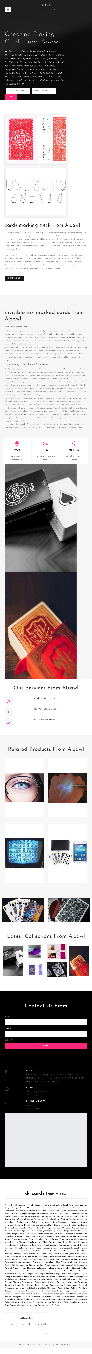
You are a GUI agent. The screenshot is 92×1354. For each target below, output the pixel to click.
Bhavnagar (47, 1228)
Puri (15, 1277)
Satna (34, 1257)
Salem (34, 1222)
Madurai (52, 1217)
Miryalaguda (71, 1300)
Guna (24, 1285)
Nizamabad (31, 1251)
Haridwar (40, 1265)
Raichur (8, 1265)
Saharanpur (38, 1225)
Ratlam (77, 1257)
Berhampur (82, 1242)
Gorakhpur (48, 1225)
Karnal (56, 1254)
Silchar (32, 1265)
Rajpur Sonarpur (12, 1239)
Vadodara (83, 1208)
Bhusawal (17, 1282)
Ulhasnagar (82, 1231)
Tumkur (49, 1251)
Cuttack (14, 1228)
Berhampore (32, 1280)
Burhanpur (9, 1274)
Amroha (51, 1277)
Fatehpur (57, 1280)
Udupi (66, 1288)
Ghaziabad (9, 1211)
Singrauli (76, 1268)
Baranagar (27, 1262)
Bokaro (24, 1239)
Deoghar (83, 1274)
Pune (71, 1205)
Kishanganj (27, 1302)
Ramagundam (22, 1265)
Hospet (49, 1274)
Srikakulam (46, 1297)
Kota (65, 1217)
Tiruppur (64, 1219)
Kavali (60, 1302)
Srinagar (23, 1214)
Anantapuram (63, 1245)
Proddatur (82, 1288)
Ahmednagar (22, 1245)
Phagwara (18, 1300)
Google (44, 1324)
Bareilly (50, 1219)
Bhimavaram (24, 1294)
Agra (26, 1211)
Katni (59, 1268)
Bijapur (38, 1248)
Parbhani (42, 1251)
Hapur (84, 1257)
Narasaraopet (49, 1300)
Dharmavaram (68, 1297)
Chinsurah (83, 1285)
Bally (26, 1254)
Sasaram (8, 1294)
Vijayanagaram (51, 1265)
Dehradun (57, 1228)
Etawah (35, 1259)
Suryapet (61, 1300)
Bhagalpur (82, 1239)
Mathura (32, 1245)
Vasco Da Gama (53, 1305)
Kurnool (61, 1234)
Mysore (29, 1219)
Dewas (38, 1254)
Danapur (73, 1282)
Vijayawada (36, 1217)
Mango (23, 1268)
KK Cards (46, 5)
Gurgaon (72, 1219)
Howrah (83, 1214)
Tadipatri (9, 1302)
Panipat (8, 1254)
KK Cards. (68, 1345)
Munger (73, 1271)
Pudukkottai (29, 1300)
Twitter (29, 1324)
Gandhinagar (39, 1274)
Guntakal (36, 1297)
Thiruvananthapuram (14, 1225)
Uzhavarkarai (70, 1251)
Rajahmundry (81, 1234)
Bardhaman (15, 1251)
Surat (65, 1205)
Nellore (38, 1228)
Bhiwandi (28, 1225)
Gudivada (9, 1300)
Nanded (8, 1231)
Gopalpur (64, 1239)
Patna (75, 1208)
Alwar (7, 1251)
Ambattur (70, 1234)
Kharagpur (19, 1274)
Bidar (66, 1271)
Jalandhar (9, 1222)
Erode (46, 1234)
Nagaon (76, 1291)
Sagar (58, 1242)
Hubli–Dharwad (19, 1219)
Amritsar (53, 1214)
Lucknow (83, 1205)
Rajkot (63, 1211)
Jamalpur (47, 1302)
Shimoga (54, 1248)
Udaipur (34, 1237)
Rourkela (83, 1228)
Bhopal (36, 1208)
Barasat (83, 1254)
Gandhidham (15, 1262)
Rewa (75, 1262)
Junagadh (75, 1248)
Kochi (31, 1228)
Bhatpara (23, 1242)
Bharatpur (68, 1259)
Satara (31, 1248)
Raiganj (60, 1282)
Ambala (42, 1280)
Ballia (54, 1302)
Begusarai (78, 1259)
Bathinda (64, 1254)
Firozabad (23, 1228)
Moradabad (82, 1219)
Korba (65, 1242)
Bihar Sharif (82, 1251)
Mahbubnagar (19, 1291)
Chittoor (8, 1282)
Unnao (75, 1285)
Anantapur (15, 1259)
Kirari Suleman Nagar (14, 1257)
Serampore (82, 1282)
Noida (73, 1225)
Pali (13, 1265)
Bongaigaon (59, 1294)
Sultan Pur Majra (12, 1285)
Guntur (84, 1222)
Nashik (32, 1211)
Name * (9, 1016)
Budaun (8, 1291)
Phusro (38, 1282)
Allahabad (74, 1214)
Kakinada (49, 1237)
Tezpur (13, 1305)
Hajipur (84, 1291)
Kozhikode (71, 1237)
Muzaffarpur (10, 1245)
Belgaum (53, 1234)
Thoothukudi (66, 1262)
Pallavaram (58, 1271)
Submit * (9, 1040)
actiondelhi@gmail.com (36, 1092)
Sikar (58, 1262)
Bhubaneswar (22, 1222)
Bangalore (20, 1205)
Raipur (60, 1217)
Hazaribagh (56, 1291)
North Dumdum (57, 1259)
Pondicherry (49, 1262)
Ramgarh (17, 1297)
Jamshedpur (82, 1225)
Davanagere (60, 1237)
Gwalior (8, 1217)
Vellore (45, 1282)
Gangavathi (38, 1302)
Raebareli (66, 1280)
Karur (41, 1237)
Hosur (39, 1300)
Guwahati (83, 1217)
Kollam (40, 1245)
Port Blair (35, 1294)
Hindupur (67, 1291)
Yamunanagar (33, 1271)
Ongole (75, 1274)
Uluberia (52, 1268)
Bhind (65, 1277)
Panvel (38, 1285)
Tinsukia (26, 1297)
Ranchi (39, 1211)
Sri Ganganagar (80, 1265)
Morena (44, 1277)
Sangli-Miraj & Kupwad (22, 1234)
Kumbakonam (47, 1294)
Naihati (21, 1271)
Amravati (66, 1225)
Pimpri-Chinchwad (63, 1208)
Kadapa (52, 1245)
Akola (30, 1231)
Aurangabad (33, 1214)
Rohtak (52, 1242)
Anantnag (83, 1300)
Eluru (77, 1254)
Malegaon (19, 1237)
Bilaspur (83, 1245)
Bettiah (8, 1297)
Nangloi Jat (59, 1274)
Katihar (74, 1288)
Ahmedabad (41, 1205)
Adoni (60, 1288)
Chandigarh (73, 1217)
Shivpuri (45, 1285)
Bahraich (30, 1282)
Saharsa (29, 1291)
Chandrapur (65, 1248)
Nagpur (15, 1208)
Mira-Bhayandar (60, 1222)
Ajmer (24, 1231)
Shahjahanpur (21, 1248)
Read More (14, 278)
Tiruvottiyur (38, 1262)
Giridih (16, 1294)
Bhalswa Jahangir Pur (77, 1277)
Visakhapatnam (48, 1208)
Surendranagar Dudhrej (60, 1285)
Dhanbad (44, 1214)
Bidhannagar (45, 1271)
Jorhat (47, 1291)
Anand (59, 1277)
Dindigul (29, 1274)
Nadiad (84, 1268)
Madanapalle (76, 1294)
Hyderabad (31, 1205)
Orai (24, 1282)
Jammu (8, 1234)
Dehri (67, 1294)
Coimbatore (25, 1217)
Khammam (58, 1251)
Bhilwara (73, 1242)
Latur (39, 1242)
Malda (68, 1274)
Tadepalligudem (70, 1302)
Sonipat (46, 1257)
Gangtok (41, 1305)
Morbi (49, 1280)
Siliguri (67, 1231)
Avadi (46, 1245)
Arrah (7, 1259)
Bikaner (57, 1225)
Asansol (75, 1228)
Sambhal (67, 1268)
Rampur (46, 1248)
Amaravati (82, 1302)
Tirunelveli (9, 1237)
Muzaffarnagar (11, 1242)
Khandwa (28, 1277)
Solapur (8, 1219)
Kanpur (8, 1208)
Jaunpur (30, 1285)
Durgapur (66, 1228)
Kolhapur (17, 1231)
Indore (23, 1208)
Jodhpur (45, 1217)
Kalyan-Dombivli (74, 1211)
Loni (61, 1231)
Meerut (56, 1211)
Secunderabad (11, 1271)
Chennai (51, 1205)
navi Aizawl (63, 1214)
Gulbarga (38, 1231)
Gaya (27, 1237)
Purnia (28, 1257)
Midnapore (52, 1288)
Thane (29, 1208)
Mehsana (52, 1282)
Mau (40, 1257)
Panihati (32, 1242)
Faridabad (47, 1211)
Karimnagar (25, 1259)
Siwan (84, 1294)
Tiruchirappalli (39, 1219)
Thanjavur (31, 1268)
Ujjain (55, 1231)
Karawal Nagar (12, 1268)
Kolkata (58, 1205)
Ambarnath (44, 1259)
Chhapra (8, 1277)
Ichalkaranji (47, 1254)
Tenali (61, 1265)
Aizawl (7, 1205)
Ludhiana (19, 1211)
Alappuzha (9, 1288)
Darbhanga (18, 1254)
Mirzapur (83, 1262)
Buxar (7, 1305)
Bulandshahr (42, 1268)
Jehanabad (21, 1305)
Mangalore (38, 1234)
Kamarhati (74, 1245)
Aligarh (57, 1219)
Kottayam (19, 1288)
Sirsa (66, 1282)
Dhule (45, 1242)
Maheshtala (82, 1237)
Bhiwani (22, 1280)
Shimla (43, 1288)
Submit (46, 1046)
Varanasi (14, 1214)
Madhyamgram (11, 1280)
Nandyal (36, 1277)
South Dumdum (36, 1239)
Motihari (56, 1297)
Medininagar (81, 1297)
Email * (9, 1028)
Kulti (23, 1251)
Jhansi (73, 1231)
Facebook (13, 1324)
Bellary (48, 1239)
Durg (64, 1257)
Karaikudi (17, 1302)
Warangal (45, 1222)
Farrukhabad (55, 1257)
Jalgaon (74, 1222)
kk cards (34, 1193)
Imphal (70, 1257)
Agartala (73, 1239)
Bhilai (7, 1228)
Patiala (55, 1239)
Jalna (71, 1254)
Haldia (20, 1277)
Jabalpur (15, 1217)
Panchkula (82, 1271)
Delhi (13, 1205)
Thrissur (83, 1248)
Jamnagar (47, 1231)
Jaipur (76, 1205)
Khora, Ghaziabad (79, 1280)
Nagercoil (68, 1265)
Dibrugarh (38, 1291)
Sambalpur (9, 1248)
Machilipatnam (32, 1288)
